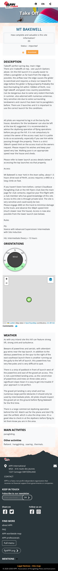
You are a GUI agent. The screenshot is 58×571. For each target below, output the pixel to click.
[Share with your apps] (50, 4)
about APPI (7, 525)
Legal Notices (23, 566)
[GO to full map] (23, 52)
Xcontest (32, 52)
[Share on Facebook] (5, 511)
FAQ (4, 529)
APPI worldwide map (11, 533)
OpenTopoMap (30, 323)
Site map (36, 566)
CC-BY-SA (51, 323)
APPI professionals (10, 537)
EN (42, 3)
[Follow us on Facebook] (32, 511)
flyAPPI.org (9, 550)
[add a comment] (16, 326)
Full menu (9, 543)
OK (25, 497)
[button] (29, 299)
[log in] (36, 4)
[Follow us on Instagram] (39, 511)
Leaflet (12, 323)
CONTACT (8, 476)
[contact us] (55, 466)
